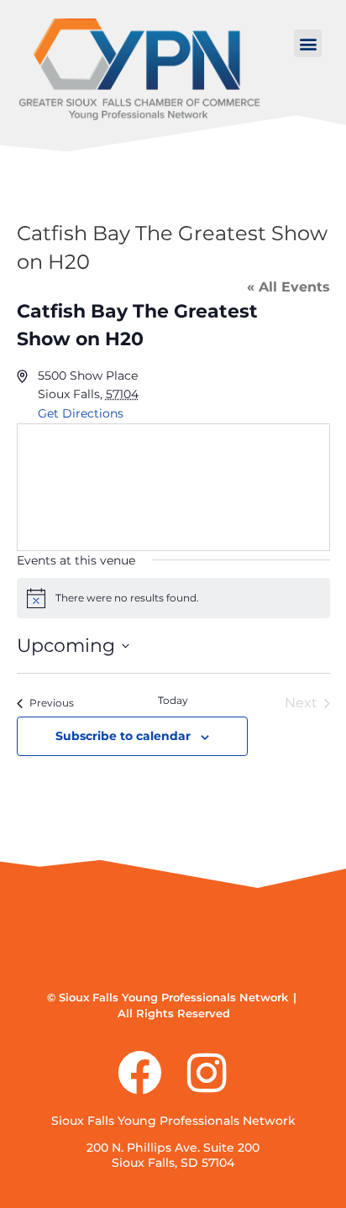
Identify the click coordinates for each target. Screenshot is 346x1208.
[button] (308, 43)
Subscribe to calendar (123, 735)
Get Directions (80, 413)
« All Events (288, 287)
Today (173, 700)
